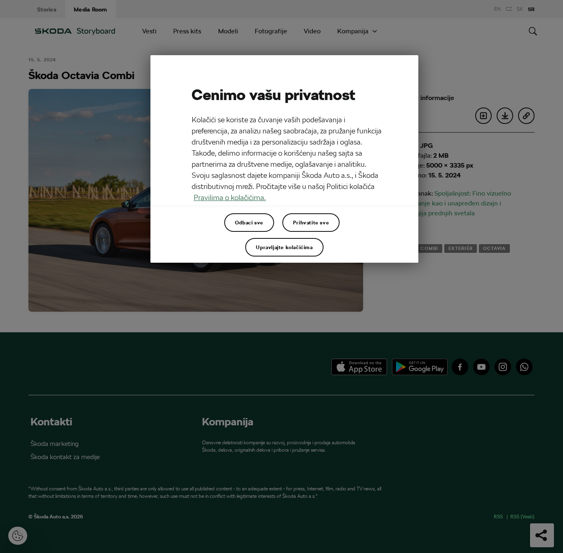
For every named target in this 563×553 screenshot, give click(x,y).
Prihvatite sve (311, 222)
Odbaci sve (249, 222)
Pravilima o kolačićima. (230, 197)
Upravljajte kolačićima (284, 247)
